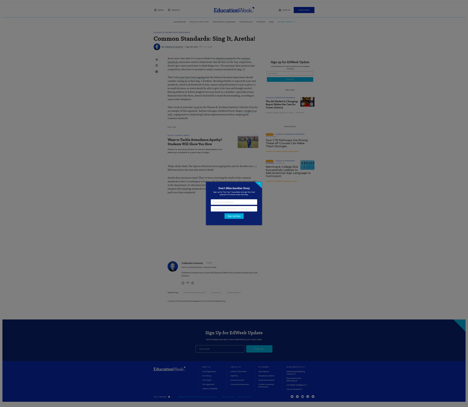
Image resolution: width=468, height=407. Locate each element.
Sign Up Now (234, 216)
